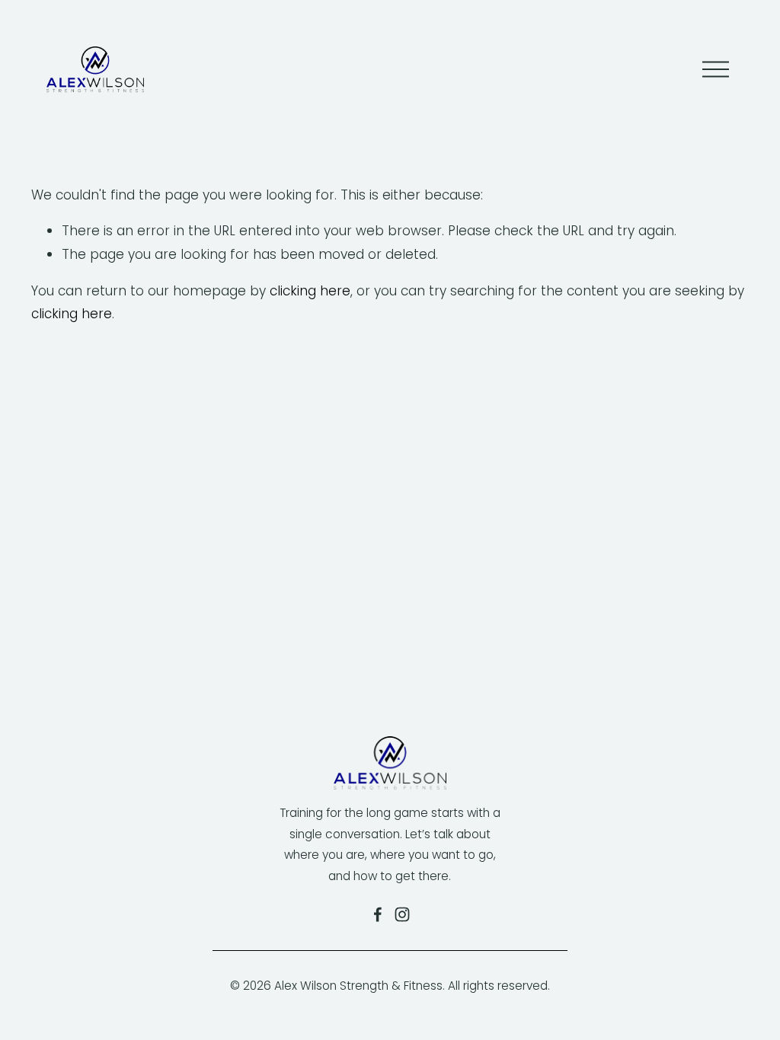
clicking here (310, 291)
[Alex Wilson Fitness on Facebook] (377, 914)
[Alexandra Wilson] (402, 914)
